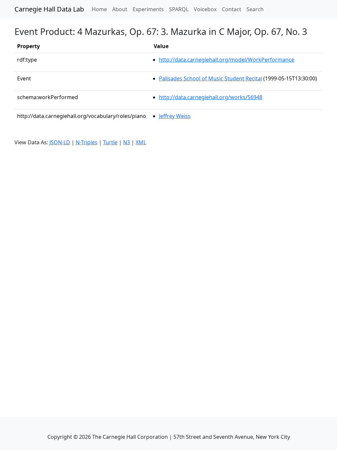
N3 (126, 142)
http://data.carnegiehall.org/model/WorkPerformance (226, 59)
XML (141, 142)
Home (101, 9)
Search (255, 9)
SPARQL (179, 9)
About (119, 9)
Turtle (110, 142)
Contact (231, 9)
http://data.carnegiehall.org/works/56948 (210, 97)
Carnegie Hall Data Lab (49, 9)
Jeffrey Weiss (175, 116)
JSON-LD (59, 142)
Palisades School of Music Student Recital (210, 78)
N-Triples (86, 142)
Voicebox (205, 9)
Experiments (148, 9)
